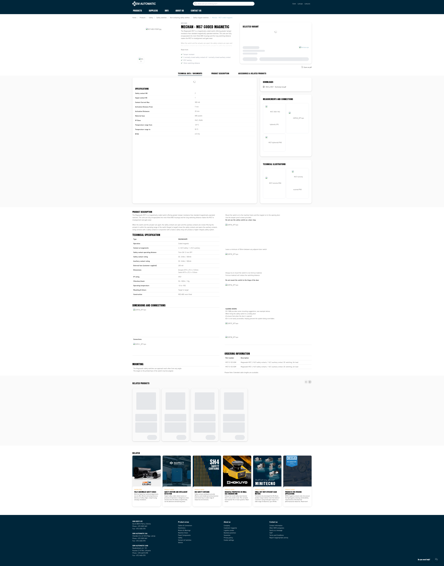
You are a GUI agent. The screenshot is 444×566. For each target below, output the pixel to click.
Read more (184, 50)
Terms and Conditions (276, 535)
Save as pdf (308, 67)
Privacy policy (228, 538)
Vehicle (180, 543)
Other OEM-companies (276, 528)
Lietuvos (307, 4)
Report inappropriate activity (278, 538)
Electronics (181, 528)
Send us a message (275, 530)
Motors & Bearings (184, 530)
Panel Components (184, 535)
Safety (180, 538)
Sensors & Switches (184, 540)
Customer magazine (230, 528)
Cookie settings (229, 540)
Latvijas (300, 4)
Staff (271, 533)
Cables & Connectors (185, 526)
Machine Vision (183, 533)
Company (227, 526)
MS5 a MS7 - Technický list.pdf (276, 87)
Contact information (275, 526)
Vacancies (227, 535)
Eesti (294, 4)
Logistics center (229, 530)
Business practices (230, 533)
